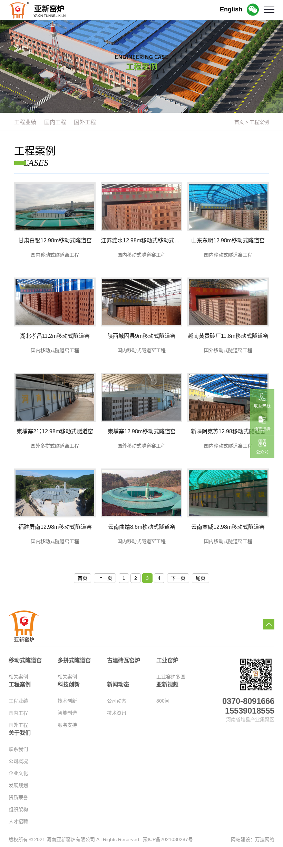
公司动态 (116, 701)
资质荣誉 (18, 797)
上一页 (105, 578)
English (231, 9)
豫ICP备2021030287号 (168, 839)
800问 (162, 701)
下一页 (178, 578)
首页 (239, 122)
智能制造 (67, 713)
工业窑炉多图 (170, 676)
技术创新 (67, 701)
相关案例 (18, 676)
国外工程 (18, 725)
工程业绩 (18, 701)
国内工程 (18, 713)
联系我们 (18, 749)
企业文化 (18, 773)
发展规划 (18, 785)
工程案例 (259, 122)
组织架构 (18, 809)
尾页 (200, 578)
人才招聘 (18, 821)
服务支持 (67, 725)
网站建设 (240, 839)
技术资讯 (116, 713)
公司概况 (18, 761)
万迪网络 (264, 839)
